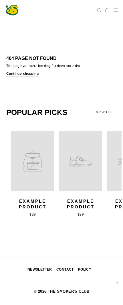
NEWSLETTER (39, 269)
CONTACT (65, 269)
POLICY (84, 269)
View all (104, 112)
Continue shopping (22, 74)
